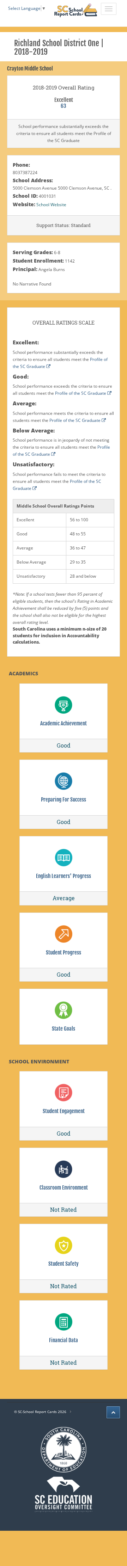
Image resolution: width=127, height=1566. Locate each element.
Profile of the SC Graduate (81, 393)
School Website (51, 205)
